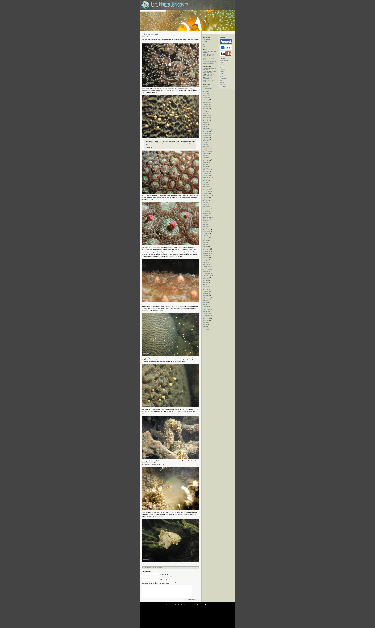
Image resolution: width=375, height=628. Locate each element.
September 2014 (207, 177)
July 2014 (205, 179)
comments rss (209, 604)
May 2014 (205, 182)
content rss (201, 604)
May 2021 (205, 90)
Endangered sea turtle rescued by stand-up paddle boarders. (208, 55)
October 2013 (206, 193)
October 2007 (206, 317)
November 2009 (207, 271)
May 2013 (205, 202)
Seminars (222, 76)
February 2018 (206, 130)
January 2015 (206, 171)
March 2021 (206, 93)
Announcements (224, 60)
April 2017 (205, 144)
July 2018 (205, 122)
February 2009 (206, 288)
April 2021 (205, 91)
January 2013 (206, 210)
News (221, 73)
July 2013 (205, 199)
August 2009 (206, 277)
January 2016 (206, 160)
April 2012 (205, 224)
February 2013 (206, 208)
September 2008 (207, 297)
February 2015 (206, 169)
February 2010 (206, 266)
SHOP (204, 46)
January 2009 (206, 289)
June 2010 (205, 259)
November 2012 (207, 213)
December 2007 (207, 313)
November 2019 (207, 106)
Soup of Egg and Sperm (208, 63)
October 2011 (206, 233)
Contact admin (226, 86)
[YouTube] (226, 51)
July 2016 (205, 155)
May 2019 (205, 111)
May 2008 (205, 304)
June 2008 (205, 302)
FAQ (204, 44)
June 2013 (205, 200)
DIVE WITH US (206, 39)
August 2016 (206, 153)
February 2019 (206, 115)
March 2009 (206, 286)
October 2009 (206, 273)
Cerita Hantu (206, 71)
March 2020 (206, 100)
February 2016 (206, 159)
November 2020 (207, 97)
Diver (193, 604)
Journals (222, 71)
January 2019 (206, 117)
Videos (221, 80)
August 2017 (206, 139)
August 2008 (206, 298)
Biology (150, 567)
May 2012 (205, 222)
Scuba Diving (178, 604)
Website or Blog (164, 580)
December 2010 (207, 251)
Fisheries (222, 69)
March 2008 (206, 308)
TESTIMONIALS (207, 43)
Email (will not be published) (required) (170, 577)
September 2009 (207, 275)
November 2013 (207, 191)
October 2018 (206, 119)
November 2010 (207, 253)
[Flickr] (226, 45)
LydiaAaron (205, 68)
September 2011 (207, 235)
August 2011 (206, 237)
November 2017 (207, 135)
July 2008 (205, 300)
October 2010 (206, 255)
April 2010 (205, 262)
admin (204, 80)
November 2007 (207, 315)
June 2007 (205, 324)
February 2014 (206, 188)
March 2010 (206, 264)
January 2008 (206, 311)
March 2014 (206, 186)
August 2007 (206, 320)
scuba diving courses (154, 606)
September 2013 (207, 195)
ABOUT (205, 41)
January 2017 (206, 150)
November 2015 (207, 162)
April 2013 (205, 204)
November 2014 (207, 175)
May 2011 (205, 242)
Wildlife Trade (223, 84)
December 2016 (207, 151)
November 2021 (207, 88)
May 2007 (205, 326)
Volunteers (159, 567)
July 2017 (205, 140)
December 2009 (207, 269)
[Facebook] (226, 39)
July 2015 (205, 164)
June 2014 (205, 180)
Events (222, 67)
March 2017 (206, 146)
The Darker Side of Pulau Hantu (209, 72)
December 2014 (207, 173)
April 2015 (205, 168)
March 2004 (206, 329)
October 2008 (206, 295)
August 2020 (206, 99)
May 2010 (205, 260)
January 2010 (206, 268)
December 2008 (207, 291)
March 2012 (206, 226)
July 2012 (205, 220)
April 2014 (205, 184)
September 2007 (207, 318)
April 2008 (205, 306)
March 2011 (206, 246)
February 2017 (206, 148)
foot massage (160, 608)
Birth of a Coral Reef (150, 34)
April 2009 (205, 284)
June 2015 (205, 166)
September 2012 (207, 217)
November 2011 (207, 231)
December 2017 (207, 133)
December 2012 (207, 211)
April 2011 (205, 244)
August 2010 (206, 257)
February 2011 (206, 248)
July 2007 (205, 322)
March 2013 (206, 206)
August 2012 (206, 218)
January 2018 (206, 131)
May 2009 (205, 282)
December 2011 (207, 229)
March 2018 (206, 128)
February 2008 (206, 309)
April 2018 (205, 126)
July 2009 (205, 278)
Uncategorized (223, 78)
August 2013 (206, 197)
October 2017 (206, 137)
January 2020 (206, 102)
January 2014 (206, 189)
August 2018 (206, 120)
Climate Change (224, 66)
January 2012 (206, 228)
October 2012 (206, 215)
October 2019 (206, 108)
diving (144, 608)
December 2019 (207, 104)
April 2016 (205, 157)
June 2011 (205, 240)
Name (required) (164, 574)
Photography (223, 75)
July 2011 (205, 239)
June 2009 (205, 280)
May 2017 (205, 142)
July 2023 (205, 86)
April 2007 (205, 328)
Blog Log (154, 567)
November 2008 (207, 293)
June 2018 (205, 124)
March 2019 (206, 113)
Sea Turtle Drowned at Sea (209, 61)
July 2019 (205, 110)
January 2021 (206, 95)
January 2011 (206, 249)
